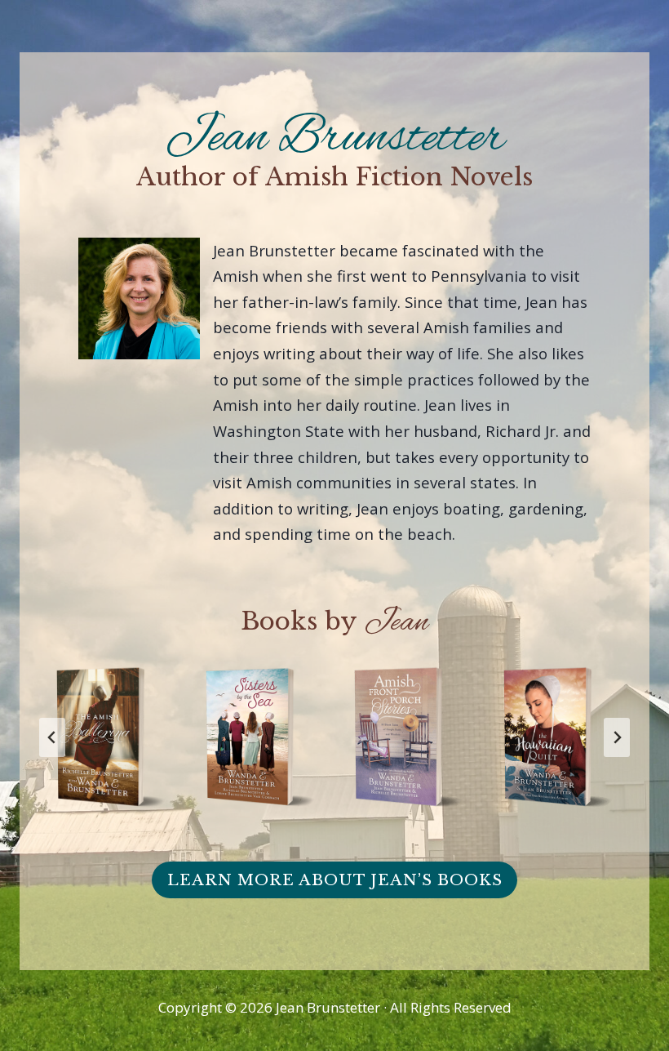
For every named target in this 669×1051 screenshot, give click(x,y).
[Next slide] (617, 737)
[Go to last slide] (52, 737)
